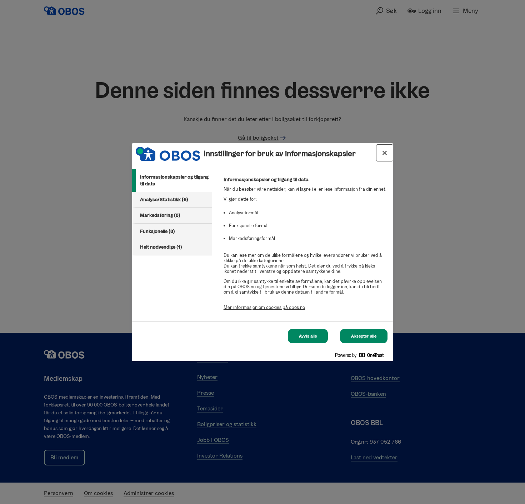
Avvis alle (308, 336)
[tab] (172, 180)
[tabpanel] (305, 247)
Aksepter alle (363, 336)
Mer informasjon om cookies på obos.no (264, 307)
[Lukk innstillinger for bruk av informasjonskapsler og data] (384, 153)
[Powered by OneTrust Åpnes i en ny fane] (362, 356)
